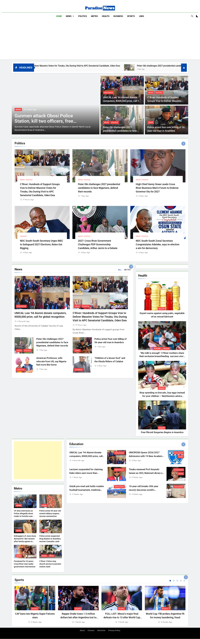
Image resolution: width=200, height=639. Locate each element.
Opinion (78, 369)
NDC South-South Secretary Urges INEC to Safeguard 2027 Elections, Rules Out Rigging (41, 244)
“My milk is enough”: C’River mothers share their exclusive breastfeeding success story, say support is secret (162, 356)
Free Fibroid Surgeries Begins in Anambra (162, 432)
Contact (91, 630)
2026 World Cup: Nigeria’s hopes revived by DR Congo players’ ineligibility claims (48, 121)
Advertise (101, 630)
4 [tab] (180, 580)
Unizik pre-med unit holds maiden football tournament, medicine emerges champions (86, 490)
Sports (131, 16)
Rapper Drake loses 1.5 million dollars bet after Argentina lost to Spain (78, 617)
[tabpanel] (35, 605)
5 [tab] (184, 580)
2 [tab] (173, 580)
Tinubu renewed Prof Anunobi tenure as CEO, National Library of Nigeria (146, 473)
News (68, 16)
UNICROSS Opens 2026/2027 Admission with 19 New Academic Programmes (146, 456)
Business (118, 16)
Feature (157, 348)
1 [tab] (170, 580)
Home (59, 16)
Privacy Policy (114, 630)
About (82, 630)
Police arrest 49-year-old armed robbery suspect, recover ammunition (50, 513)
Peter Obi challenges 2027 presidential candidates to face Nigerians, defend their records (138, 65)
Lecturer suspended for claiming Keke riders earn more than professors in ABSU (86, 473)
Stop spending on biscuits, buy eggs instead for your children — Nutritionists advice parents (162, 396)
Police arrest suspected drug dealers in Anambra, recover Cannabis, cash (50, 539)
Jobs (141, 16)
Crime (150, 122)
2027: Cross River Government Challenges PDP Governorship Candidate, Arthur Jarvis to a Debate (97, 244)
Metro (94, 16)
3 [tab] (177, 580)
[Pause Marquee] (184, 68)
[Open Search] (192, 16)
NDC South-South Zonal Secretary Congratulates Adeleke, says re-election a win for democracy (157, 244)
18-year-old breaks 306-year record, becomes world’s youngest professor (143, 490)
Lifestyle (20, 369)
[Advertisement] (100, 40)
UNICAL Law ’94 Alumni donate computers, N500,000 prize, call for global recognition (122, 101)
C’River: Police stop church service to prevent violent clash (50, 564)
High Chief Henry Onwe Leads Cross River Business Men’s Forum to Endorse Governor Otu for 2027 (157, 188)
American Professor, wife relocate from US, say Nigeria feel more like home (51, 361)
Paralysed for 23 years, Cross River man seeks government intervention (24, 564)
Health (105, 16)
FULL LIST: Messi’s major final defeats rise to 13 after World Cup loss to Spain (122, 617)
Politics (82, 16)
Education (108, 92)
